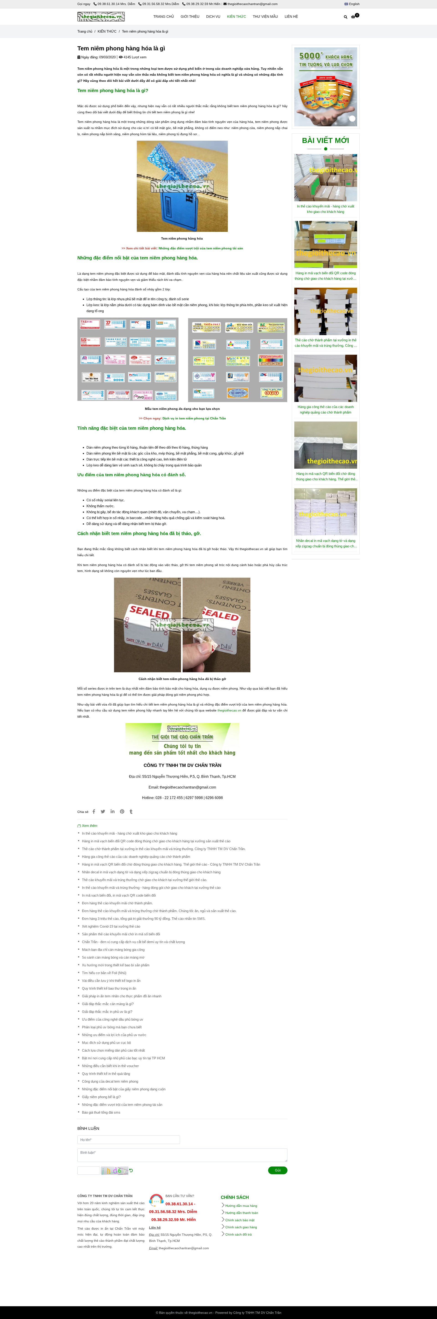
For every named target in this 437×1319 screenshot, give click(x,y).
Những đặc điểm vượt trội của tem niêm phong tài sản (201, 248)
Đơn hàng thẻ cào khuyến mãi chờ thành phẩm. (117, 903)
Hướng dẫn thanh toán (241, 1213)
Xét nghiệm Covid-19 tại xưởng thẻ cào (111, 926)
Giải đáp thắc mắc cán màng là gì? (108, 1004)
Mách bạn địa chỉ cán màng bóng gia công (113, 950)
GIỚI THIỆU (190, 16)
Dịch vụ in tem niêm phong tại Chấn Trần (194, 418)
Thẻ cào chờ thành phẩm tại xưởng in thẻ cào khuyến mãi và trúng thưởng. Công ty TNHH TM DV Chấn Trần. (164, 849)
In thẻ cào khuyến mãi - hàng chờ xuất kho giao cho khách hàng (129, 833)
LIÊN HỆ (291, 16)
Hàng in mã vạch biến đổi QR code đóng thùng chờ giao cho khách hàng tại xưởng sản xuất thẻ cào (156, 841)
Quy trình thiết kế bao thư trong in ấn (109, 988)
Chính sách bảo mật (239, 1220)
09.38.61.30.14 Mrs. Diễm (117, 4)
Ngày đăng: (89, 57)
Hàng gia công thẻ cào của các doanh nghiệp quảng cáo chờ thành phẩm (136, 857)
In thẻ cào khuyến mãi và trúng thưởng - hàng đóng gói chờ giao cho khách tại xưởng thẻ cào (151, 888)
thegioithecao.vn (229, 710)
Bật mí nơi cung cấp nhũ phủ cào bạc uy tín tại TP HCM (123, 1058)
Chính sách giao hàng (241, 1227)
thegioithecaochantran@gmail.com (253, 4)
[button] (353, 4)
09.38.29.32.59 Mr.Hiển (203, 4)
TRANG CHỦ (163, 16)
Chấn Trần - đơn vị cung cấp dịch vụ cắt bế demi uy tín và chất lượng (133, 942)
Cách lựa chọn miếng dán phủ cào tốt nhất (113, 1050)
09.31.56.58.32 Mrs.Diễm (161, 4)
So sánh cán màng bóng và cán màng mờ (113, 957)
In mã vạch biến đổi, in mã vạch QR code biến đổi (119, 895)
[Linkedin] (112, 811)
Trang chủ (84, 31)
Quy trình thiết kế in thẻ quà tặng (106, 1074)
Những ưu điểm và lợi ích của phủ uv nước (114, 1035)
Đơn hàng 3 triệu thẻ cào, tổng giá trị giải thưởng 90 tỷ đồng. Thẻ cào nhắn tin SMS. (144, 919)
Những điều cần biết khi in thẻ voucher (110, 1066)
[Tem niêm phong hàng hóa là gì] (101, 16)
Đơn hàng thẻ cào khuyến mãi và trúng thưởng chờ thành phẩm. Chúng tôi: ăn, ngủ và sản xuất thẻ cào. (159, 911)
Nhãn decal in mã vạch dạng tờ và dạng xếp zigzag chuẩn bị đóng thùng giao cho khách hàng (151, 872)
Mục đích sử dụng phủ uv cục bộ (106, 1043)
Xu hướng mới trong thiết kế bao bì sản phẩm (116, 965)
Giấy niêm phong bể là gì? (101, 1097)
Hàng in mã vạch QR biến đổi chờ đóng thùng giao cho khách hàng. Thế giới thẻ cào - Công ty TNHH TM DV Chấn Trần (171, 864)
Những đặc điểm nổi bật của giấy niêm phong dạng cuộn (123, 1089)
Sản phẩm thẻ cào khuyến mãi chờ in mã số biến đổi (121, 934)
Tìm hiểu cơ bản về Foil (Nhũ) (104, 973)
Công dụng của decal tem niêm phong (110, 1081)
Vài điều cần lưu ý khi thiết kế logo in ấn (111, 981)
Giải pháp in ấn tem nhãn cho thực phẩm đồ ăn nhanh (121, 996)
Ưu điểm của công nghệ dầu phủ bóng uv (112, 1019)
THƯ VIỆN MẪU (265, 16)
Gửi (278, 1170)
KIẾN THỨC (236, 16)
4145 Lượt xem (135, 57)
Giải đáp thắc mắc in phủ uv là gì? (107, 1012)
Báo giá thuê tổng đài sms (101, 1112)
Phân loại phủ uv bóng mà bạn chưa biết (112, 1027)
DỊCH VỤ (213, 16)
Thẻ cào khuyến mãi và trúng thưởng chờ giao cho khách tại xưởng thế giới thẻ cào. (144, 880)
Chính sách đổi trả (238, 1234)
